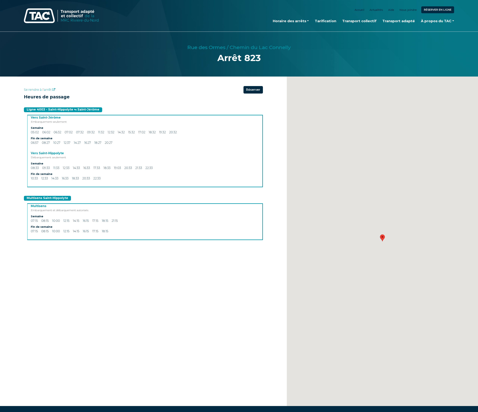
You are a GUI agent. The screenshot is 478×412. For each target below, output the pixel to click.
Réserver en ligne (437, 9)
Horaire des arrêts (289, 21)
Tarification (325, 21)
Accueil (359, 10)
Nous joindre (408, 10)
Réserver (253, 89)
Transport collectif (359, 21)
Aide (391, 10)
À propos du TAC (436, 21)
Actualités (376, 10)
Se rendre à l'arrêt (38, 89)
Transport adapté (398, 21)
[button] (382, 237)
